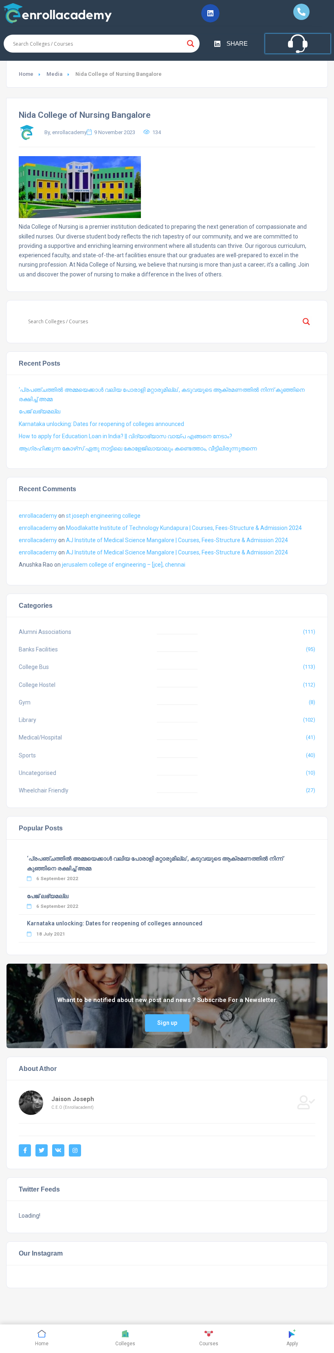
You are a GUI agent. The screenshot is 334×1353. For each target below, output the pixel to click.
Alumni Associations (45, 632)
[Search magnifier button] (190, 43)
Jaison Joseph (72, 1099)
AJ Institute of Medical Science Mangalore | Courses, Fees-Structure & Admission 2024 (177, 540)
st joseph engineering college (103, 515)
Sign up (167, 1023)
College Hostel (37, 685)
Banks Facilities (38, 649)
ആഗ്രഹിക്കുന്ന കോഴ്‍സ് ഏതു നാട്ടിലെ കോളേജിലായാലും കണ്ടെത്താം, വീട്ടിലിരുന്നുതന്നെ (138, 448)
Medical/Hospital (40, 737)
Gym (25, 702)
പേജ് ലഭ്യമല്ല (39, 411)
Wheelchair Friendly (43, 790)
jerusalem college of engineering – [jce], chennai (123, 564)
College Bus (34, 667)
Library (27, 720)
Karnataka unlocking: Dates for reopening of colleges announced (101, 424)
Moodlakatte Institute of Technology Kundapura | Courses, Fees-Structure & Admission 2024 (184, 528)
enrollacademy (38, 515)
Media (54, 74)
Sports (27, 755)
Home (26, 74)
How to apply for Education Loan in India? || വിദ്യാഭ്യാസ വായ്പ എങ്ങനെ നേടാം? (125, 436)
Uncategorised (37, 773)
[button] (210, 13)
